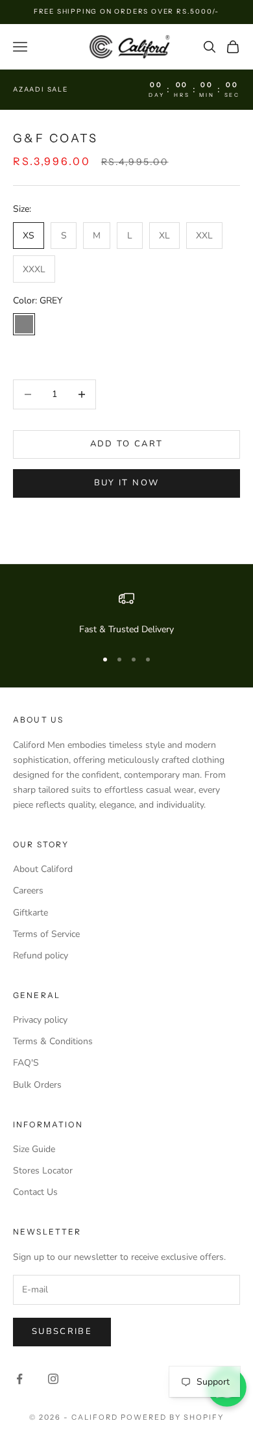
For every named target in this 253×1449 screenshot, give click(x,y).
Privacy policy (40, 1020)
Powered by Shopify (172, 1417)
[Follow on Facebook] (19, 1378)
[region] (126, 614)
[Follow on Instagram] (53, 1378)
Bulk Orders (37, 1085)
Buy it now (126, 483)
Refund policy (40, 955)
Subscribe (62, 1331)
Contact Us (35, 1192)
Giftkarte (30, 912)
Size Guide (34, 1149)
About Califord (43, 869)
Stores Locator (43, 1170)
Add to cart (126, 444)
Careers (28, 890)
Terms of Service (46, 934)
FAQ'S (26, 1063)
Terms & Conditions (53, 1041)
